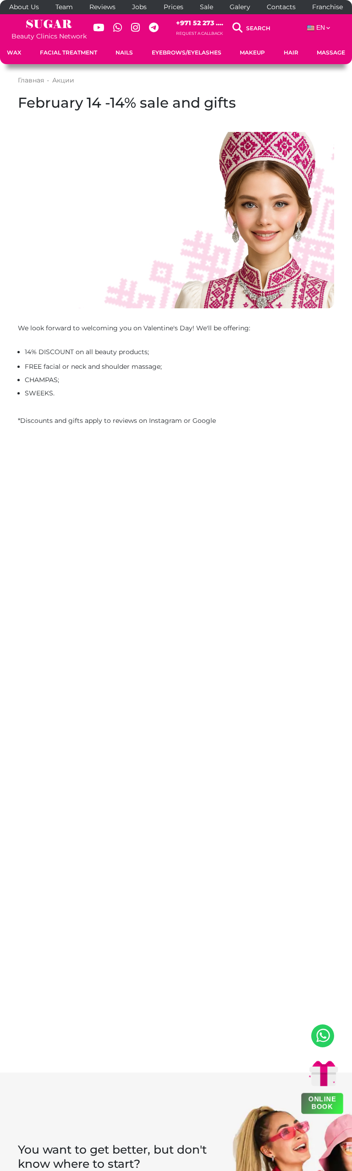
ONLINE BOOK (322, 1102)
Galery (240, 7)
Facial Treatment (68, 52)
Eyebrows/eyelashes (186, 52)
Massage (331, 52)
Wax (14, 52)
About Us (24, 7)
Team (64, 7)
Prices (173, 7)
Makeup (252, 52)
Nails (124, 52)
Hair (291, 52)
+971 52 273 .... (199, 23)
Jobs (139, 7)
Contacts (281, 7)
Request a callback (199, 33)
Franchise (327, 7)
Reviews (102, 7)
